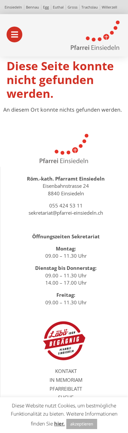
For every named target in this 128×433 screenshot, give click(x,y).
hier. (59, 423)
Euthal (58, 7)
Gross (72, 7)
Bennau (32, 7)
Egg (46, 7)
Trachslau (89, 7)
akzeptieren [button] (81, 424)
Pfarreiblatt (66, 388)
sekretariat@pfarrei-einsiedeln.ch (66, 212)
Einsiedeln (13, 7)
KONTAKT (66, 371)
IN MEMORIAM (66, 380)
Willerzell (109, 7)
